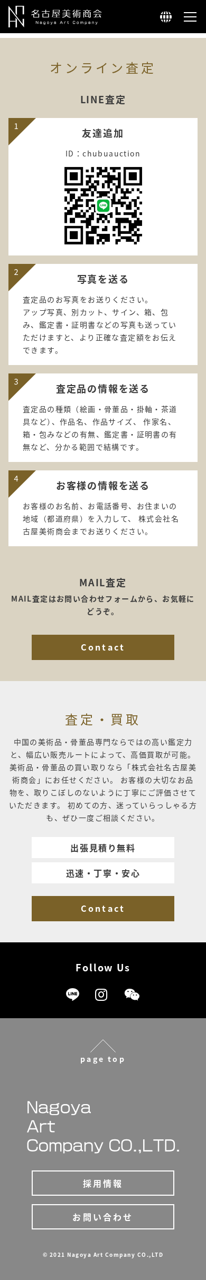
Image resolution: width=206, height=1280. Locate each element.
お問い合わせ (102, 1216)
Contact (103, 647)
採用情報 (103, 1183)
